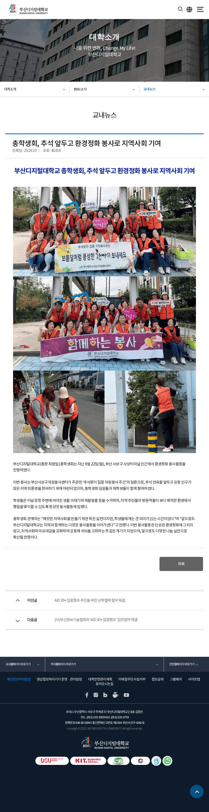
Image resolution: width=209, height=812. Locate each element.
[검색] (180, 9)
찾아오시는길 (104, 684)
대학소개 (10, 89)
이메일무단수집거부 (131, 679)
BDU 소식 (80, 89)
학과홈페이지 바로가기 (63, 664)
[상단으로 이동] (197, 791)
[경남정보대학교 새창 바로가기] (88, 761)
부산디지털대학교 (27, 10)
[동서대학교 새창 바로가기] (52, 761)
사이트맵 (194, 679)
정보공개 (158, 679)
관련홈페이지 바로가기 (181, 664)
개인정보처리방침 (18, 679)
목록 (181, 563)
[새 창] (86, 695)
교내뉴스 (149, 89)
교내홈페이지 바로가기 (17, 664)
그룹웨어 (176, 679)
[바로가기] (118, 761)
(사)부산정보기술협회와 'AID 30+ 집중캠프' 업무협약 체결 (95, 619)
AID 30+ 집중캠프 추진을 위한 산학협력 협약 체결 (89, 600)
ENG (189, 9)
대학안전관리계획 (100, 679)
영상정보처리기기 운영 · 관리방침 (59, 679)
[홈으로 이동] (105, 743)
